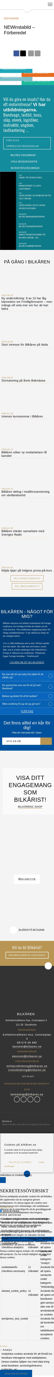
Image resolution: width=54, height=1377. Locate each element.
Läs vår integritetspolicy (14, 1156)
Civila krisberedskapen (23, 161)
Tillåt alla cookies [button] (20, 1162)
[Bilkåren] (27, 6)
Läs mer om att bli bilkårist (27, 662)
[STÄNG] (3, 1180)
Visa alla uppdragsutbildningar (22, 143)
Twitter (23, 1099)
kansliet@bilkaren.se (27, 1046)
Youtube (37, 1099)
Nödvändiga (11, 1211)
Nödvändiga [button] (7, 1207)
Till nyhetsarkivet (27, 578)
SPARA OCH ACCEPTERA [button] (16, 1374)
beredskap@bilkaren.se (27, 1094)
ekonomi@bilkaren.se (27, 1056)
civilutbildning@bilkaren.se (27, 1070)
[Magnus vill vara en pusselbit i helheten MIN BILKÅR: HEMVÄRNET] (6, 74)
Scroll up (48, 966)
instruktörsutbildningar (25, 168)
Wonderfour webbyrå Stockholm (34, 1124)
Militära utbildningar (23, 155)
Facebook (17, 1099)
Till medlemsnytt (27, 586)
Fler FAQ (27, 711)
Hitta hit (28, 1076)
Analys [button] (4, 1346)
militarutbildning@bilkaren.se (27, 1066)
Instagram (30, 1099)
